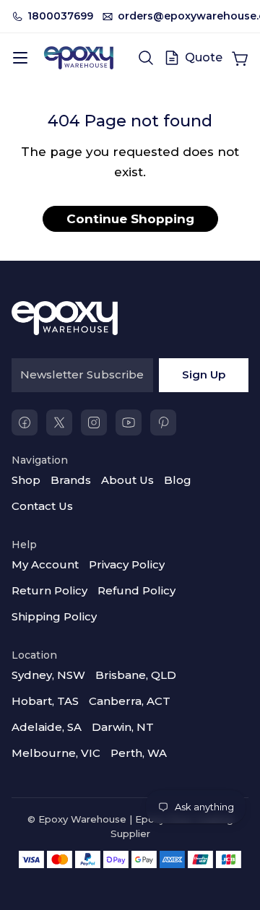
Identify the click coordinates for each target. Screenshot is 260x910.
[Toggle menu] (20, 57)
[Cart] (239, 57)
